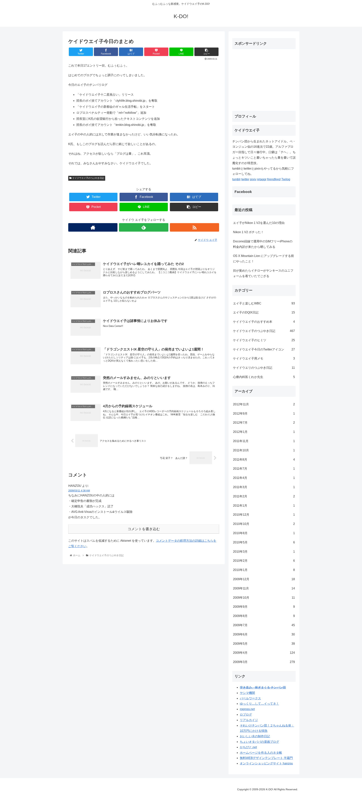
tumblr (236, 179)
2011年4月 (264, 477)
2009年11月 (264, 588)
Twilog (285, 179)
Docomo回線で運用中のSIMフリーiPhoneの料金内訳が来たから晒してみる (262, 244)
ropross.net (247, 709)
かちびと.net (248, 747)
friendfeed (274, 179)
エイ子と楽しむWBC (264, 303)
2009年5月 (264, 643)
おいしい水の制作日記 (255, 736)
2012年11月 (264, 404)
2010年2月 (264, 560)
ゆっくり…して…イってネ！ (259, 703)
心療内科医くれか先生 (264, 377)
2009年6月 (264, 634)
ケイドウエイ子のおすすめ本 (264, 321)
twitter (245, 179)
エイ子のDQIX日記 (264, 312)
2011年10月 (264, 450)
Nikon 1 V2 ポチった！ (248, 232)
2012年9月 (264, 413)
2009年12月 (264, 579)
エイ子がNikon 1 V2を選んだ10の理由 (259, 222)
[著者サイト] (92, 227)
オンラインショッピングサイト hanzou (266, 763)
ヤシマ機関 (247, 692)
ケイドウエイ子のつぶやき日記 (88, 178)
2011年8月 (264, 459)
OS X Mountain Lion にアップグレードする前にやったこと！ (263, 258)
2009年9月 (264, 606)
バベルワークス (250, 698)
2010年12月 (264, 514)
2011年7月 (264, 468)
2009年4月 (264, 652)
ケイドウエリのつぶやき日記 (264, 367)
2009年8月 (264, 616)
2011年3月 (264, 487)
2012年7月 (264, 422)
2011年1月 (264, 505)
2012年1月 (264, 431)
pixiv (253, 179)
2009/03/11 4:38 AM (79, 490)
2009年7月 (264, 625)
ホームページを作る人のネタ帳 (261, 752)
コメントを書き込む (144, 529)
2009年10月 (264, 597)
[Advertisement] (264, 78)
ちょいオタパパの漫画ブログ (259, 741)
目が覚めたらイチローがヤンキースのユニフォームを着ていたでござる (263, 273)
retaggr (261, 179)
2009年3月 (264, 662)
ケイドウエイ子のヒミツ (264, 340)
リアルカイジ (249, 720)
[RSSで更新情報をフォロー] (194, 227)
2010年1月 (264, 569)
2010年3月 (264, 551)
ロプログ (246, 714)
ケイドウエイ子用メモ (264, 358)
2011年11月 (264, 441)
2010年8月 (264, 533)
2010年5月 (264, 542)
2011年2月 (264, 496)
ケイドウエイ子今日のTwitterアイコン (264, 349)
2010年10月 (264, 523)
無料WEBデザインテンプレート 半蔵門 (266, 758)
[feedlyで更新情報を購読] (143, 227)
